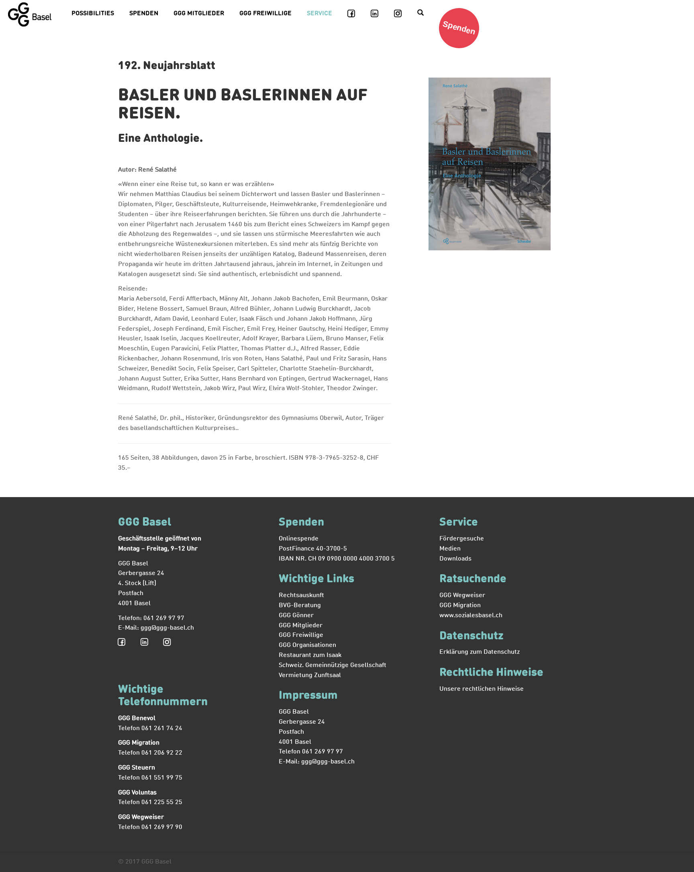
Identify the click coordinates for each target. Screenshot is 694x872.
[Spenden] (462, 46)
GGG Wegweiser (462, 595)
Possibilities (92, 13)
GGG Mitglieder (199, 13)
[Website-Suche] (425, 14)
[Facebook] (355, 14)
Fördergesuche (461, 539)
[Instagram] (402, 14)
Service (319, 13)
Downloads (455, 559)
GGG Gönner (296, 615)
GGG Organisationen (307, 645)
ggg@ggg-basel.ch (167, 628)
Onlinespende (298, 539)
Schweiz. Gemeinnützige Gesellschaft (332, 665)
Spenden (143, 13)
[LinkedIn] (379, 14)
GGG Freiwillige (265, 13)
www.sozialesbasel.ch (470, 615)
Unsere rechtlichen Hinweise (481, 689)
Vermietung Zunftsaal (310, 675)
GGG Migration (460, 605)
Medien (450, 549)
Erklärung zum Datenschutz (479, 652)
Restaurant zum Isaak (310, 655)
